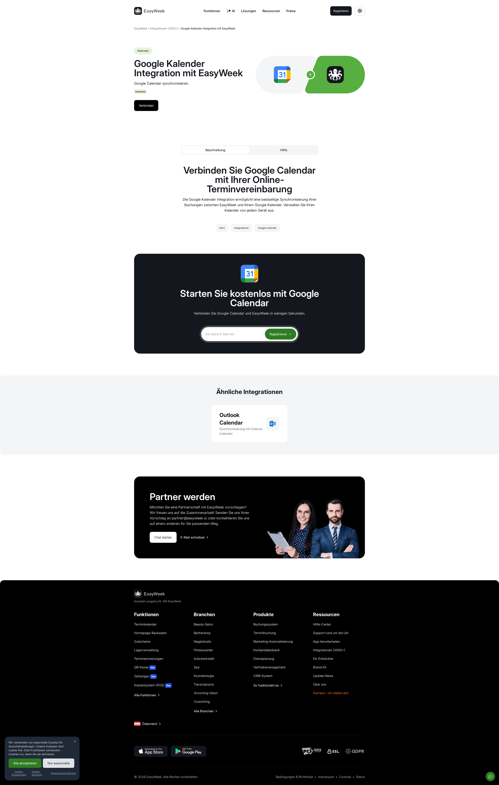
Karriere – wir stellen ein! (330, 693)
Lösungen (248, 11)
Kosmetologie (204, 676)
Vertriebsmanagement (269, 667)
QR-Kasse (144, 667)
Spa (196, 667)
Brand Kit (319, 667)
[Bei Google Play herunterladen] (188, 751)
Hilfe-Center (322, 624)
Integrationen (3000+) (164, 28)
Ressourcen (271, 11)
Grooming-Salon (206, 693)
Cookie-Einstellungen (19, 773)
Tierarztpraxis (204, 684)
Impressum (326, 777)
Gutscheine (142, 641)
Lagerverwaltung (146, 650)
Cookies (345, 777)
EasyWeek (140, 28)
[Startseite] (149, 11)
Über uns (319, 684)
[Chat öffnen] (490, 776)
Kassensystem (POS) (152, 685)
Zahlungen (145, 676)
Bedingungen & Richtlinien (294, 777)
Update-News (323, 676)
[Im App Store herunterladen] (151, 751)
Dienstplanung (263, 659)
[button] (360, 11)
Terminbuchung (264, 633)
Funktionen (212, 11)
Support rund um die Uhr (331, 633)
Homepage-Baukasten (150, 633)
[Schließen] (75, 741)
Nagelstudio (202, 641)
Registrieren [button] (341, 10)
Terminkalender (145, 624)
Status (360, 777)
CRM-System (263, 676)
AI (233, 11)
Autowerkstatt (204, 659)
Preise (291, 11)
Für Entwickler (323, 659)
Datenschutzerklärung (63, 773)
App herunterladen (326, 641)
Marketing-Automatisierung (273, 641)
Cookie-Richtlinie (37, 773)
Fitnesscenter (203, 650)
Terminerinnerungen (148, 659)
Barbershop (202, 633)
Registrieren (278, 334)
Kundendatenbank (266, 650)
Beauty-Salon (203, 624)
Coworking (202, 701)
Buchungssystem (265, 624)
